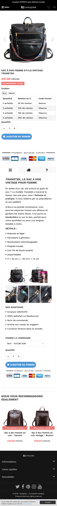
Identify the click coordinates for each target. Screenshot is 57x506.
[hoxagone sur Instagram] (34, 488)
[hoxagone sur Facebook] (23, 488)
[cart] (54, 7)
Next (52, 39)
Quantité (5, 122)
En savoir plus (27, 504)
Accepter (48, 502)
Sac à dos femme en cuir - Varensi (15, 434)
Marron (12, 93)
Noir (4, 93)
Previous (4, 39)
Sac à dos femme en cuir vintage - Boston (42, 434)
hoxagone (23, 494)
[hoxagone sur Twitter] (18, 488)
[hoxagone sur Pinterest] (28, 488)
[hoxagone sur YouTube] (39, 488)
